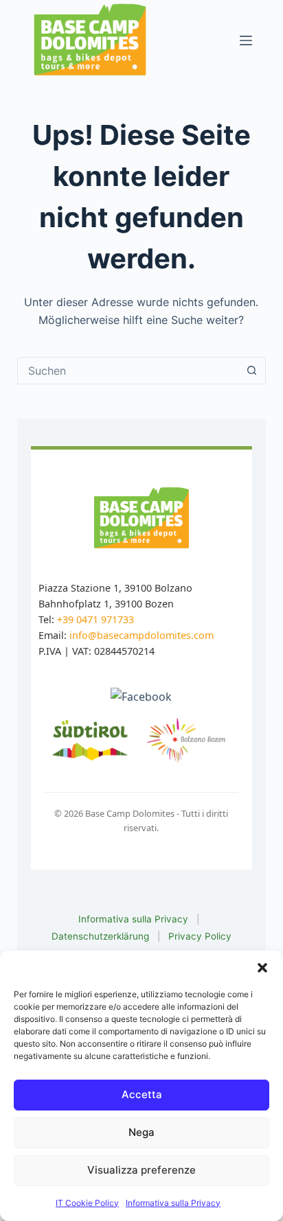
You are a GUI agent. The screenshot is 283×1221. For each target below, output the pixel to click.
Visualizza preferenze (141, 1169)
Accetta (142, 1094)
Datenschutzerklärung (100, 936)
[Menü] (246, 40)
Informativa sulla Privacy (173, 1203)
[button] (262, 968)
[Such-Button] (251, 370)
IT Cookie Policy (87, 1203)
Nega (141, 1132)
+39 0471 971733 (95, 619)
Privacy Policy (199, 936)
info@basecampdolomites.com (141, 635)
